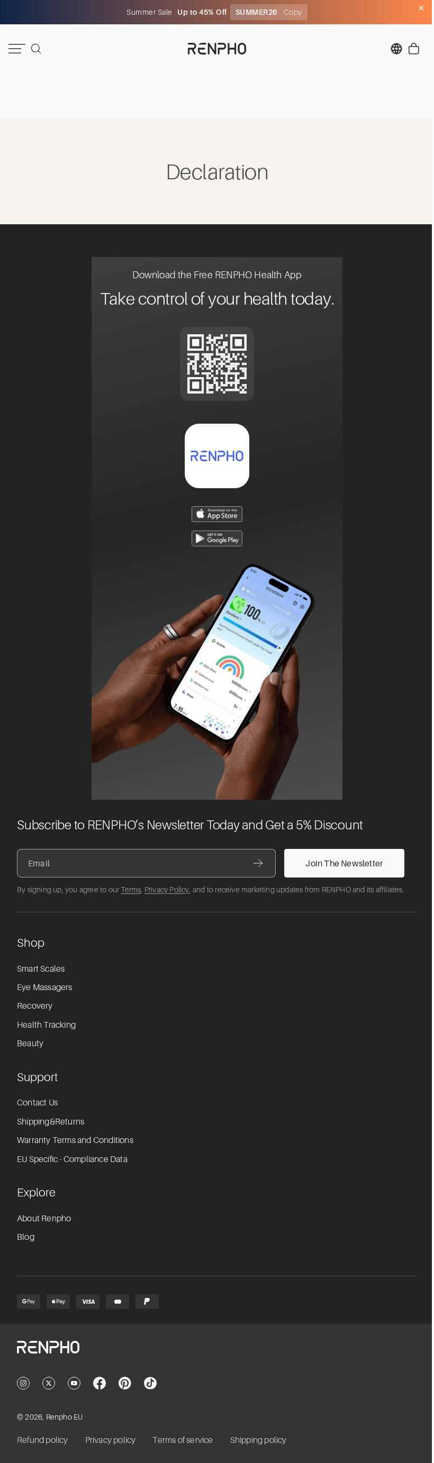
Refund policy (42, 1440)
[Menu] (16, 48)
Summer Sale (147, 12)
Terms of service (182, 1440)
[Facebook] (99, 1383)
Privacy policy (110, 1440)
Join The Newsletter (344, 863)
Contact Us (37, 1103)
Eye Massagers (45, 987)
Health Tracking (46, 1025)
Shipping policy (258, 1440)
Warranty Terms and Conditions (75, 1140)
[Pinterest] (125, 1383)
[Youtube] (74, 1383)
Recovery (35, 1006)
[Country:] (391, 48)
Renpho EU (64, 1417)
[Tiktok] (150, 1383)
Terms (131, 889)
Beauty (30, 1043)
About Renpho (44, 1218)
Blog (25, 1237)
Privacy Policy (166, 889)
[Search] (36, 48)
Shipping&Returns (50, 1122)
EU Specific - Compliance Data (72, 1159)
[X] (48, 1383)
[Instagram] (23, 1383)
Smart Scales (41, 969)
